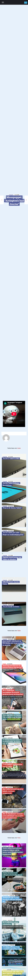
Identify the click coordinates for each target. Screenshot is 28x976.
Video (18, 837)
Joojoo (19, 448)
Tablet (19, 630)
